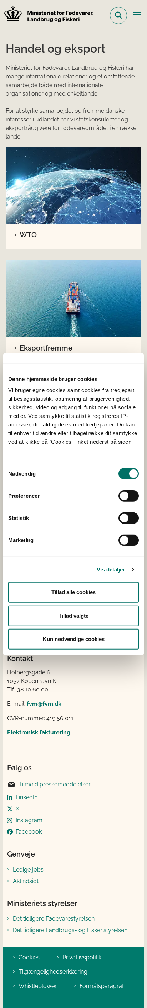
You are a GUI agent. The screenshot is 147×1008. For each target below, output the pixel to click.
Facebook (29, 831)
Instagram (29, 820)
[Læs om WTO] (73, 185)
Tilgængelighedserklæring (53, 971)
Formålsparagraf (102, 986)
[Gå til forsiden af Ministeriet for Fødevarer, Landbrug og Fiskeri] (46, 15)
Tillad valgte (73, 615)
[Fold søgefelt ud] (118, 15)
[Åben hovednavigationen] (140, 15)
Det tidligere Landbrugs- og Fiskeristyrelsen (70, 930)
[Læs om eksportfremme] (73, 298)
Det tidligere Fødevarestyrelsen (54, 918)
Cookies (29, 957)
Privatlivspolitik (81, 957)
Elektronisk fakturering (38, 732)
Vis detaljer (111, 569)
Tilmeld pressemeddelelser (55, 784)
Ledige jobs (28, 869)
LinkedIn (26, 797)
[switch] (128, 496)
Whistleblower (38, 986)
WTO (28, 235)
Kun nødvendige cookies (74, 639)
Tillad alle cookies (73, 592)
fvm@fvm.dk (44, 703)
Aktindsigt (26, 881)
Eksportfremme (46, 348)
